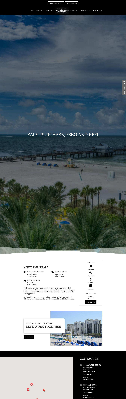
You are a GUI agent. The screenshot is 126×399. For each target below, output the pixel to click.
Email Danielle (33, 274)
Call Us (91, 296)
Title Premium (71, 3)
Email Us (91, 298)
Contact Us (84, 10)
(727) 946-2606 (60, 276)
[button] (32, 384)
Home (32, 10)
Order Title (95, 10)
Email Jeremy (60, 274)
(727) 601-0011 (32, 284)
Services (49, 10)
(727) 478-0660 (88, 374)
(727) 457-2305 (32, 276)
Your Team (39, 10)
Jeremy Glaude (61, 272)
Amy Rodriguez (33, 280)
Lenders (90, 282)
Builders (91, 289)
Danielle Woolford (35, 272)
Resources (73, 10)
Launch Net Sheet (55, 3)
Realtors (91, 269)
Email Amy (32, 283)
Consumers (90, 276)
